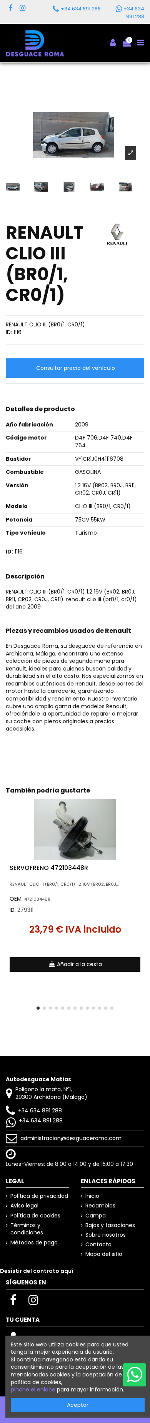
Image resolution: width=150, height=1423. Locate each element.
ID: (9, 332)
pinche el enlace (33, 1389)
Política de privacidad (39, 1196)
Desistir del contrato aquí (36, 1271)
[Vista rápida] (138, 823)
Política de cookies (35, 1215)
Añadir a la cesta (79, 964)
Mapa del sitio (103, 1254)
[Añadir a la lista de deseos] (138, 810)
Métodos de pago (34, 1242)
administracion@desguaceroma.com (71, 1138)
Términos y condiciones (26, 1229)
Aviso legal (24, 1205)
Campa (95, 1215)
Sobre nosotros (105, 1235)
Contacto (98, 1244)
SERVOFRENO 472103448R (49, 867)
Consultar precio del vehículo (75, 368)
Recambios (100, 1205)
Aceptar (77, 1405)
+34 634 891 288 (40, 1110)
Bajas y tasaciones (110, 1225)
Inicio (92, 1196)
